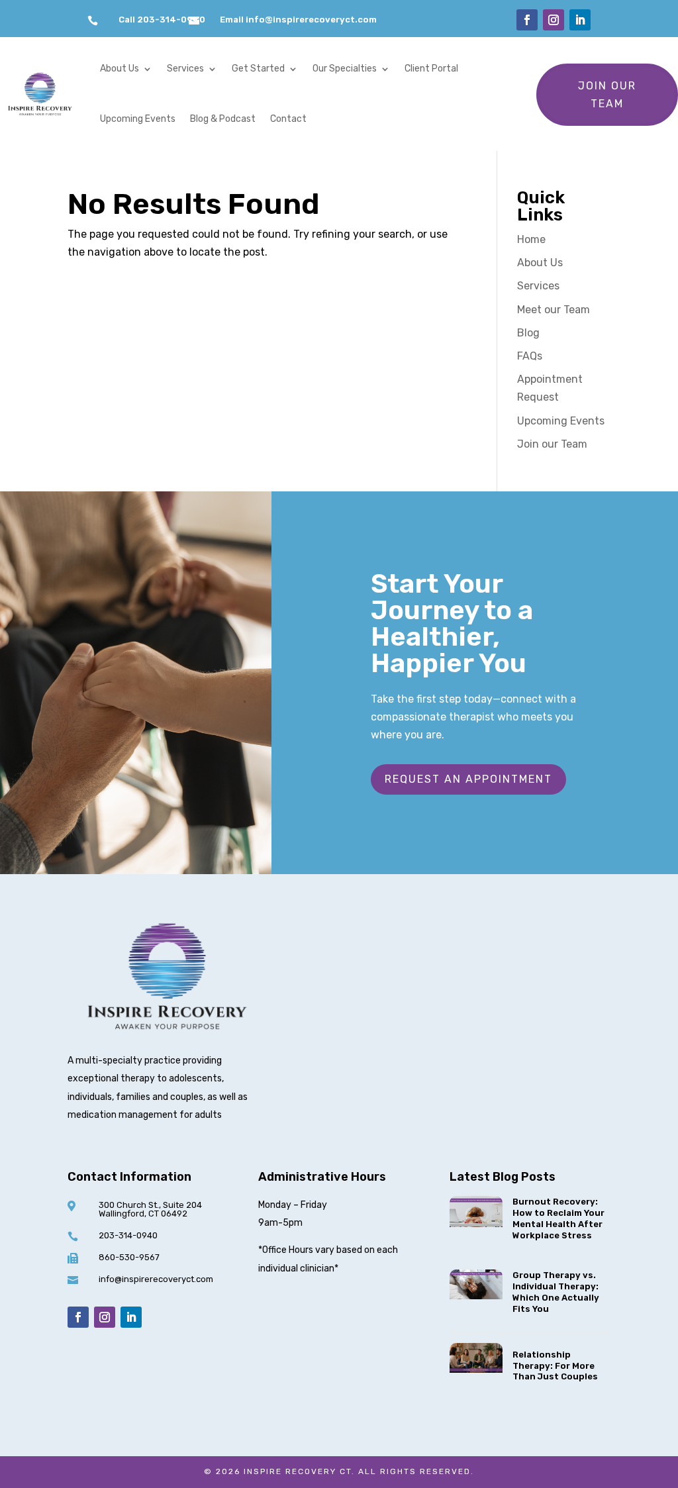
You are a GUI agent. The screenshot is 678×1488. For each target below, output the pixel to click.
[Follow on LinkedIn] (580, 19)
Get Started (258, 68)
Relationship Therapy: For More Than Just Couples (556, 1366)
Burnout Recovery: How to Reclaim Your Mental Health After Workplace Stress (558, 1218)
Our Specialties (345, 68)
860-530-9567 (129, 1257)
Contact (288, 118)
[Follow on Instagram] (553, 19)
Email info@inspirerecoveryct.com (298, 20)
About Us (119, 68)
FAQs (529, 356)
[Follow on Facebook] (527, 19)
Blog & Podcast (223, 118)
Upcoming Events (137, 118)
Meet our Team (553, 309)
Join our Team (607, 94)
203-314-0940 (128, 1235)
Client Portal (431, 68)
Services (185, 68)
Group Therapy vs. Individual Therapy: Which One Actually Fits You (555, 1292)
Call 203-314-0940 (162, 20)
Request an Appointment (468, 779)
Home (531, 239)
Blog (528, 332)
